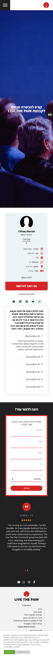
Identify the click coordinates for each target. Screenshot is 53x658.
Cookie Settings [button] (23, 652)
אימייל (40, 441)
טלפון (40, 453)
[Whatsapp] (23, 582)
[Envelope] (18, 582)
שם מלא (39, 430)
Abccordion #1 (32, 336)
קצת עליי (26, 239)
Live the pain (27, 599)
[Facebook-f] (34, 582)
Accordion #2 (33, 356)
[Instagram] (29, 582)
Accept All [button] (9, 652)
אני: (41, 476)
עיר (41, 464)
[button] (26, 336)
